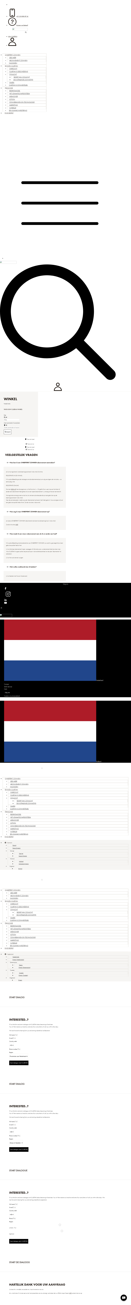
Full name (12, 1035)
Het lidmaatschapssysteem (20, 817)
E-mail (11, 1038)
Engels (20, 980)
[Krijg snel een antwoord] (124, 1298)
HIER (16, 524)
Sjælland (11, 1234)
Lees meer (13, 781)
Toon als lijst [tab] (30, 444)
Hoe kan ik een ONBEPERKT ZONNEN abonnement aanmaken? (32, 463)
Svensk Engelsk (23, 856)
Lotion (13, 823)
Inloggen (14, 787)
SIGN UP (13, 489)
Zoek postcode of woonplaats (12, 423)
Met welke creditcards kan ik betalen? (23, 567)
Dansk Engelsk (16, 848)
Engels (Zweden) (23, 975)
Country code (13, 1041)
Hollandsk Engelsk (24, 864)
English (20, 869)
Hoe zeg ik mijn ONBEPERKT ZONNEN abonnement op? (30, 512)
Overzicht (14, 792)
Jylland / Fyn (12, 1228)
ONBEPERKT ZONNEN (12, 778)
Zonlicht (14, 798)
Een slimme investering (18, 110)
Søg (5, 415)
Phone (11, 1218)
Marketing (14, 829)
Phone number (13, 1049)
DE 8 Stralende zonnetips (23, 80)
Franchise (9, 812)
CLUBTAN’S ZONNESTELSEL (18, 85)
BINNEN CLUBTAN (11, 789)
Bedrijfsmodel (15, 814)
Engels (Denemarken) (24, 967)
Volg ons (7, 692)
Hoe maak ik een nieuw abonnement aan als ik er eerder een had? (33, 534)
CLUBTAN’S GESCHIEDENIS (19, 795)
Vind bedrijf (9, 113)
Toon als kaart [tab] (30, 439)
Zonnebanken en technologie (21, 102)
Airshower (14, 820)
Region (11, 1052)
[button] (35, 463)
